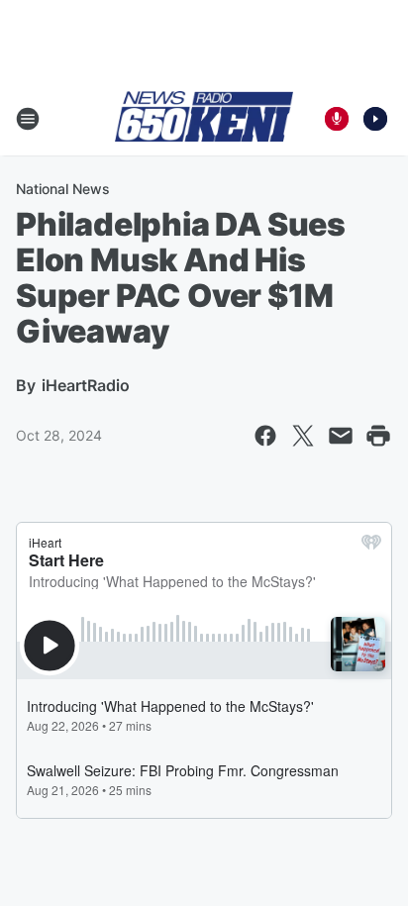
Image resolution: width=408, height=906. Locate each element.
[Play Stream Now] (375, 119)
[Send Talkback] (337, 119)
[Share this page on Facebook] (265, 436)
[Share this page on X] (303, 436)
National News (63, 188)
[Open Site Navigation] (28, 119)
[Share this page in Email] (341, 436)
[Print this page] (378, 436)
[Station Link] (204, 118)
